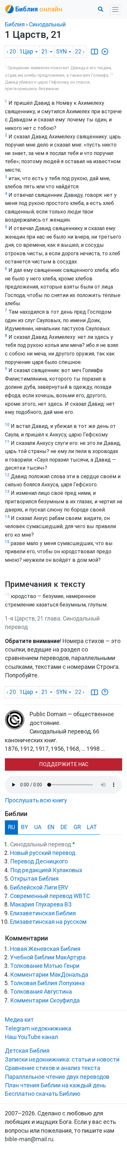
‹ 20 (11, 51)
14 (7, 516)
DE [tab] (64, 827)
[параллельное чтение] (94, 51)
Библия (15, 24)
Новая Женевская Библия (45, 949)
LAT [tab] (92, 827)
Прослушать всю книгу (36, 800)
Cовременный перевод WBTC (50, 896)
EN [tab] (51, 827)
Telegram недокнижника (38, 1028)
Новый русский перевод (42, 853)
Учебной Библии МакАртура (48, 957)
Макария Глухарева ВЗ (41, 904)
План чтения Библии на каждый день (55, 1085)
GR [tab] (77, 827)
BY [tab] (24, 827)
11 (7, 441)
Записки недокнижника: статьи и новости (62, 1059)
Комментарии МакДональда (49, 974)
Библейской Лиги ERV (39, 887)
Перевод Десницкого (39, 861)
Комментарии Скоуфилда (45, 1000)
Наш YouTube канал (31, 1037)
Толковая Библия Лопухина (47, 983)
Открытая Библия (34, 878)
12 (7, 475)
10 (7, 424)
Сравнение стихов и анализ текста (52, 1068)
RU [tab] (11, 827)
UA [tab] (37, 827)
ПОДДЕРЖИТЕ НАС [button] (63, 764)
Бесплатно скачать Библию (42, 1094)
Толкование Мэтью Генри (44, 966)
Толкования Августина (41, 991)
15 (7, 542)
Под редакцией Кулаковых (46, 870)
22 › (79, 51)
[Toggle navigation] (115, 10)
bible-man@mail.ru (29, 1139)
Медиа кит (19, 1019)
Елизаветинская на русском (48, 922)
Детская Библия (27, 1050)
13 (7, 491)
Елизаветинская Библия (43, 913)
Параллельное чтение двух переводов (57, 1077)
